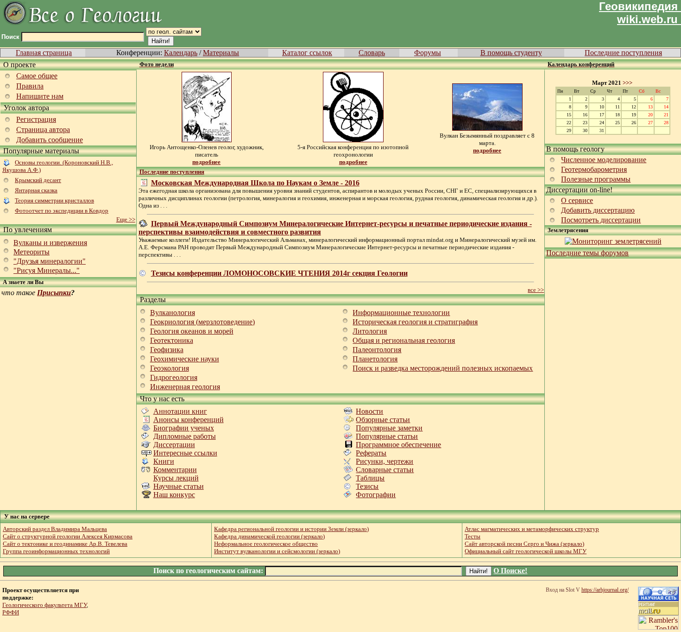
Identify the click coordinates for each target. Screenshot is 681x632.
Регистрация (36, 119)
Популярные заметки (389, 428)
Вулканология (172, 312)
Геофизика (166, 350)
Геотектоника (171, 340)
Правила (30, 86)
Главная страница (44, 53)
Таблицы (370, 478)
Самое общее (36, 76)
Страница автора (43, 129)
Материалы (221, 53)
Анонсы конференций (188, 419)
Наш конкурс (174, 495)
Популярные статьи (387, 436)
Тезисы (367, 486)
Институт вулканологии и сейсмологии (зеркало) (277, 551)
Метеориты (31, 252)
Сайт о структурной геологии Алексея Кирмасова (67, 536)
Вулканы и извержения (50, 242)
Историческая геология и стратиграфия (415, 322)
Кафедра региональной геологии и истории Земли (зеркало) (291, 528)
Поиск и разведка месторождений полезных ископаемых (443, 368)
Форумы (427, 53)
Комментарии (175, 470)
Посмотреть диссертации (601, 220)
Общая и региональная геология (404, 340)
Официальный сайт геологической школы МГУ (525, 551)
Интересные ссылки (185, 453)
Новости (369, 411)
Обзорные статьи (383, 419)
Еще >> (125, 219)
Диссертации (174, 445)
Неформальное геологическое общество (266, 543)
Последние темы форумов (587, 253)
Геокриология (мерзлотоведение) (202, 322)
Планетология (375, 359)
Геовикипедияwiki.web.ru (638, 12)
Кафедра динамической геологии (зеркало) (269, 536)
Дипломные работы (184, 436)
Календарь (180, 53)
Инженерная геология (185, 387)
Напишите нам (39, 96)
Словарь (372, 53)
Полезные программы (596, 179)
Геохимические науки (184, 359)
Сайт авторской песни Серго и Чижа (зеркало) (524, 543)
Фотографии (376, 495)
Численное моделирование (603, 160)
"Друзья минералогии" (49, 261)
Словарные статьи (385, 470)
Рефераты (371, 453)
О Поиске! (510, 571)
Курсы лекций (176, 478)
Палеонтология (377, 350)
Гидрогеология (173, 377)
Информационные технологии (401, 312)
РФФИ (10, 612)
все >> (536, 289)
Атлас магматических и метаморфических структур (532, 528)
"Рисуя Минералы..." (46, 270)
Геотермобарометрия (594, 169)
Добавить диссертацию (598, 210)
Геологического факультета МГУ (44, 604)
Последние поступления (623, 53)
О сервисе (577, 200)
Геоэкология (169, 368)
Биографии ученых (183, 428)
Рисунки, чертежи (384, 461)
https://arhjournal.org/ (605, 590)
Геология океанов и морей (191, 331)
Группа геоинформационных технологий (56, 551)
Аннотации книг (180, 411)
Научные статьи (178, 486)
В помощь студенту (511, 53)
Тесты (472, 536)
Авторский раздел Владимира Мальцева (55, 528)
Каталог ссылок (307, 53)
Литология (370, 331)
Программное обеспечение (398, 445)
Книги (163, 461)
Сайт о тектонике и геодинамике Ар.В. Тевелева (65, 543)
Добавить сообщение (49, 140)
